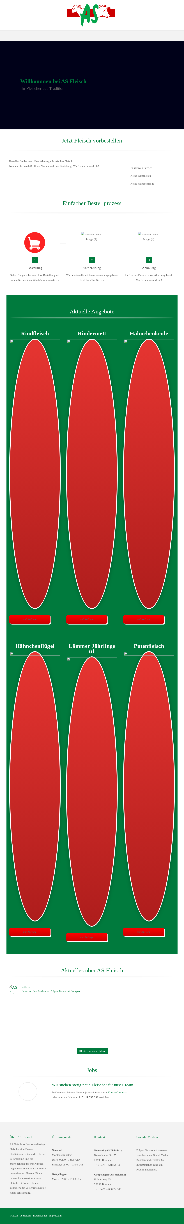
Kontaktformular (117, 1092)
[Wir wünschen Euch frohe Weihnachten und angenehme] (71, 1034)
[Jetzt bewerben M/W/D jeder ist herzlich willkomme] (154, 1034)
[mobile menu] (3, 36)
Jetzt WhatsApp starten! (30, 179)
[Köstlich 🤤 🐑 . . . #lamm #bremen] (154, 1003)
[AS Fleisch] (92, 15)
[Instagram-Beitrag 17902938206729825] (29, 1003)
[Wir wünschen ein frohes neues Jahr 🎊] (29, 1029)
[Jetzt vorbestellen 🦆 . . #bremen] (112, 1029)
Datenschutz (40, 1215)
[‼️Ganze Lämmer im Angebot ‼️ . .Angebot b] (71, 1011)
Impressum (55, 1215)
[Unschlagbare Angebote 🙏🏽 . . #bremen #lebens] (112, 1005)
